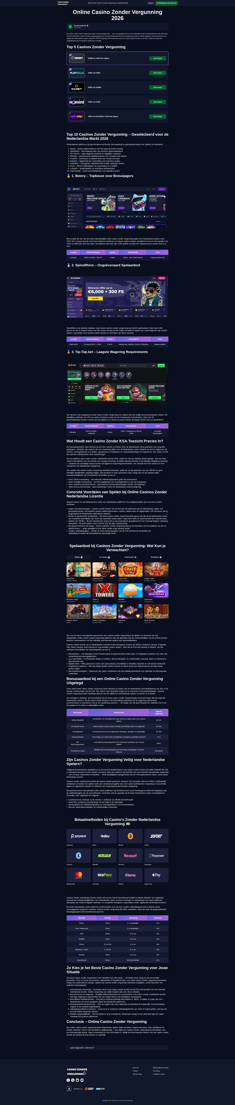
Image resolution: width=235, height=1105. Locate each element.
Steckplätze (155, 557)
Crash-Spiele (128, 557)
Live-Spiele (103, 557)
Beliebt (77, 557)
